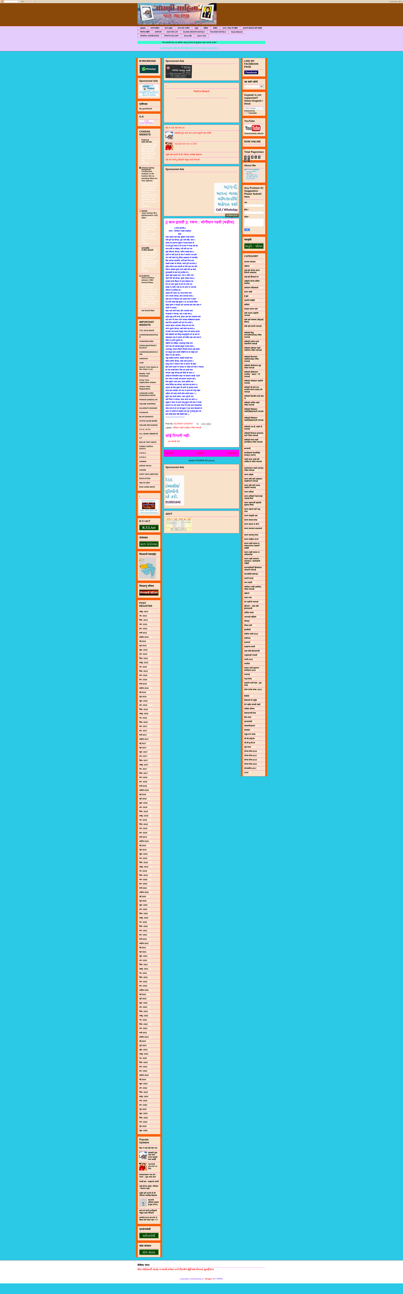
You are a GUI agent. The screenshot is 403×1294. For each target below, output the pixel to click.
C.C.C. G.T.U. (145, 429)
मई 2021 (142, 948)
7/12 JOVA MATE (146, 330)
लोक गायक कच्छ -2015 (253, 689)
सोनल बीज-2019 (250, 760)
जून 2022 (143, 999)
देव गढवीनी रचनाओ (251, 602)
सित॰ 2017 (143, 760)
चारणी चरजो (248, 578)
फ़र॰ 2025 (143, 1105)
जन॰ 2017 (143, 726)
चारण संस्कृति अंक (251, 516)
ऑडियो (205, 28)
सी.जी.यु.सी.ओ (249, 743)
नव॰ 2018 (143, 820)
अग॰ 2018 (143, 807)
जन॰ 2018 (143, 777)
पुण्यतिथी (247, 630)
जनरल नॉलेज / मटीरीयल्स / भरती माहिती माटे (193, 110)
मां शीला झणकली (147, 250)
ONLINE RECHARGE (148, 425)
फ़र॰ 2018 (143, 782)
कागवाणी (247, 448)
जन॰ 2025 (143, 1101)
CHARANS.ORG (146, 341)
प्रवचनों (247, 642)
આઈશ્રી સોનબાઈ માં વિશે (185, 144)
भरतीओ (247, 664)
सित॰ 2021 (143, 965)
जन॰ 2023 (143, 1028)
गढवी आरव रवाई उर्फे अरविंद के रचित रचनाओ (253, 460)
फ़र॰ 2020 (143, 884)
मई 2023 (142, 1041)
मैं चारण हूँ (145, 140)
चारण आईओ (168, 28)
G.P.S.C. (143, 457)
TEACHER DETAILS (218, 32)
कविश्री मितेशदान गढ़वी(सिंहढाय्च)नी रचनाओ (253, 419)
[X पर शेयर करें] (206, 424)
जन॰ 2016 (143, 675)
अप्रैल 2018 (144, 790)
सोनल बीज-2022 (250, 764)
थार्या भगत (248, 598)
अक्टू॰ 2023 (143, 1054)
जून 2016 (143, 697)
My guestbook (145, 109)
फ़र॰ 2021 (143, 935)
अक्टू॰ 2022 (143, 1016)
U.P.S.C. (142, 453)
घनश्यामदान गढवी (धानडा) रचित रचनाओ (253, 469)
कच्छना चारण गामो (251, 309)
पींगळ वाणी (248, 625)
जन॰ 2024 (143, 1067)
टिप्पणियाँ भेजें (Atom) (206, 460)
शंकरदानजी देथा (250, 713)
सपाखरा (247, 730)
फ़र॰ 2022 (143, 986)
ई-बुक (196, 28)
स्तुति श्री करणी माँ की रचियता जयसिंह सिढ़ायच (184, 154)
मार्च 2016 (143, 684)
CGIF (141, 363)
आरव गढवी (248, 292)
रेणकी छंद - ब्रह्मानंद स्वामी (149, 1182)
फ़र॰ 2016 (143, 680)
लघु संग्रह (248, 679)
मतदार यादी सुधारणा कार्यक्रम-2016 (251, 669)
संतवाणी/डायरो (249, 726)
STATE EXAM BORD (148, 421)
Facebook (143, 412)
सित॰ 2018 (143, 811)
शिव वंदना (247, 717)
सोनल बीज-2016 (250, 751)
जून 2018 (143, 799)
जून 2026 (143, 1126)
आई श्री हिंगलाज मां (251, 277)
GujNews (145, 276)
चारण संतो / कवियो (184, 28)
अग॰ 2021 (143, 960)
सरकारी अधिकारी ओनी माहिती (252, 28)
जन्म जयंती (248, 582)
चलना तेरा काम (146, 142)
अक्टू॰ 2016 (143, 714)
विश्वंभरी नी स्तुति (250, 700)
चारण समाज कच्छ (250, 520)
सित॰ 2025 (143, 1118)
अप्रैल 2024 (144, 1075)
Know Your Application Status (147, 381)
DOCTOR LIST (172, 32)
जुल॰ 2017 (143, 752)
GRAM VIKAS (145, 466)
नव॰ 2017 (143, 769)
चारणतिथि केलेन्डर (251, 574)
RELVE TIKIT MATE (147, 442)
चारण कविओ (249, 492)
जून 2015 (143, 646)
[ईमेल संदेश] (197, 423)
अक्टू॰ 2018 (143, 816)
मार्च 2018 (143, 786)
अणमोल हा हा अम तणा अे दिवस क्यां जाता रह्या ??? (148, 1218)
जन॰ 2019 (143, 828)
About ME (188, 36)
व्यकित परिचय (249, 709)
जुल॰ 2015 (143, 650)
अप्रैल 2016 (144, 688)
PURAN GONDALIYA (148, 400)
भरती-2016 (248, 659)
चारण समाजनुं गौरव (251, 535)
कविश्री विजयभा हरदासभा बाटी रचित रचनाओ (253, 434)
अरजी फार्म (158, 32)
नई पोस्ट (169, 453)
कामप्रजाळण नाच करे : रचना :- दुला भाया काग (147, 1176)
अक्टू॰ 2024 (143, 1096)
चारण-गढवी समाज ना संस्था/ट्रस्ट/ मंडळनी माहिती (252, 545)
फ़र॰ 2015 (143, 629)
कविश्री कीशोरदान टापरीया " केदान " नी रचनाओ (252, 374)
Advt (246, 772)
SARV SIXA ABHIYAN (148, 474)
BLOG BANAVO (146, 417)
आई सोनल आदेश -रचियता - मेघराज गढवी (148, 1187)
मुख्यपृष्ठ (142, 28)
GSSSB (142, 470)
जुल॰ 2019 (143, 854)
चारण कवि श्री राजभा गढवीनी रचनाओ (252, 486)
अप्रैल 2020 (144, 892)
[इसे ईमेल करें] (202, 424)
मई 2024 (142, 1079)
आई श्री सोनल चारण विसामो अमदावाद (252, 271)
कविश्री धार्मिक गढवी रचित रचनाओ (251, 404)
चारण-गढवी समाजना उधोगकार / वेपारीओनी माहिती (252, 561)
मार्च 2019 (143, 837)
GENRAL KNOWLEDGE (149, 36)
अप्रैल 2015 (144, 637)
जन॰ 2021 (143, 931)
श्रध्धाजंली (248, 721)
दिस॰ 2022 (143, 1024)
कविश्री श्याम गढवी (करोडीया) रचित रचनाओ (253, 441)
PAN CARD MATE (147, 487)
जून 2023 (143, 1045)
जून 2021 (143, 952)
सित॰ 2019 (143, 862)
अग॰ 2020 (143, 909)
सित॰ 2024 (143, 1092)
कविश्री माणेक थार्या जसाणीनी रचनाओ (251, 342)
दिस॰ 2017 (143, 773)
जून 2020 (143, 901)
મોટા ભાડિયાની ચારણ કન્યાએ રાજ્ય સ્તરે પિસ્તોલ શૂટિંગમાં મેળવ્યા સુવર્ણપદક (175, 1269)
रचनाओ (247, 674)
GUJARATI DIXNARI (148, 408)
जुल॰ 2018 (143, 803)
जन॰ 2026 (143, 1122)
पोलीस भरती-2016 (251, 634)
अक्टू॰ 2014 (143, 611)
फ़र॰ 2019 (143, 833)
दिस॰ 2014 (143, 620)
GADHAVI (143, 359)
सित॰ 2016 (143, 709)
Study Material (236, 32)
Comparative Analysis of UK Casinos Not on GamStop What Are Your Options (149, 176)
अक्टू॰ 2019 (143, 867)
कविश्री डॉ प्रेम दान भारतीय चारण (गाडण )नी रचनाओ (253, 389)
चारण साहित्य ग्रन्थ (251, 539)
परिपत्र (247, 621)
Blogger (208, 1279)
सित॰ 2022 (143, 1011)
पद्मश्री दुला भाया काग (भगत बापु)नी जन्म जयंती (192, 133)
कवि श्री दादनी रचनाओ (253, 326)
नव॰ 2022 (143, 1020)
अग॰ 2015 (143, 654)
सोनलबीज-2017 (250, 768)
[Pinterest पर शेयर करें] (210, 424)
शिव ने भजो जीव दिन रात (175, 128)
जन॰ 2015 (143, 624)
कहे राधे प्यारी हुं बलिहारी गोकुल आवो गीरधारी (183, 160)
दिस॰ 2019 (143, 875)
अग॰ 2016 (143, 705)
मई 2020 (142, 896)
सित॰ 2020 (143, 913)
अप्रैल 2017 (144, 739)
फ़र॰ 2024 (143, 1071)
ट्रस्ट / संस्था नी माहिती (230, 28)
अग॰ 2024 (143, 1088)
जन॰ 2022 (143, 982)
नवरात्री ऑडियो (250, 617)
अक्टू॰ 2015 (143, 663)
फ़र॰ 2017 (143, 731)
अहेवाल (246, 266)
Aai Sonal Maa (147, 310)
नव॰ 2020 (143, 922)
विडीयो (215, 28)
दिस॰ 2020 (143, 926)
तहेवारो (246, 593)
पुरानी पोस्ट (232, 453)
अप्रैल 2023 (144, 1037)
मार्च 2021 (143, 939)
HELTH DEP (144, 483)
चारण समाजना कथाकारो (253, 528)
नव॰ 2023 (143, 1058)
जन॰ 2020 (143, 880)
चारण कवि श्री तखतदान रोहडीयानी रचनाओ (253, 480)
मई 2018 (142, 794)
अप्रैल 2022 (144, 990)
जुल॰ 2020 (143, 905)
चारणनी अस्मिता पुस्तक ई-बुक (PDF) (153, 1202)
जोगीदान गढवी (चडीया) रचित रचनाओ (190, 105)
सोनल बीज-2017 (250, 755)
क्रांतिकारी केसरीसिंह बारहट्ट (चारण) (252, 454)
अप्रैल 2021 (144, 943)
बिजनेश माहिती (145, 32)
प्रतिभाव (247, 638)
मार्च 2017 (143, 735)
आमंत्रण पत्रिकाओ (251, 288)
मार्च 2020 (143, 888)
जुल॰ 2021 (143, 956)
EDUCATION (144, 478)
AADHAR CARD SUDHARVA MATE (147, 394)
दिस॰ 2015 (143, 671)
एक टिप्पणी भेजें (174, 441)
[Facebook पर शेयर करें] (208, 424)
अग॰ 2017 (143, 756)
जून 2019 (143, 850)
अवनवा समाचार (250, 262)
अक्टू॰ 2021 (143, 969)
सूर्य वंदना (247, 747)
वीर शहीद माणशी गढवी (252, 704)
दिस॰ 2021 (143, 977)
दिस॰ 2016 (143, 722)
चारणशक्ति (145, 248)
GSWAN (142, 461)
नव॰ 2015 (143, 667)
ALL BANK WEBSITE (148, 434)
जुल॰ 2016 (143, 701)
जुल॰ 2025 (143, 1113)
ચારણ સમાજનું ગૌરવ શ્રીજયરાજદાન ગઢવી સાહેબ (149, 215)
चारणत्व (144, 211)
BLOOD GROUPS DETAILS (194, 32)
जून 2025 (143, 1109)
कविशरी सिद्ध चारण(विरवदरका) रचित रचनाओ (252, 335)
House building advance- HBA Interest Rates (147, 280)
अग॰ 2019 (143, 858)
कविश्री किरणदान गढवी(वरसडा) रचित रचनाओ (251, 359)
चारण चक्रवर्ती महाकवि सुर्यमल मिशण (252, 504)
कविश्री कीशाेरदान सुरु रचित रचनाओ (252, 366)
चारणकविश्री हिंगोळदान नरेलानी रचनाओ (253, 568)
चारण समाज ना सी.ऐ (251, 524)
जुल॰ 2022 (143, 1003)
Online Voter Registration (144, 388)
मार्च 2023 (143, 1033)
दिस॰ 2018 (143, 824)
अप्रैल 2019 (144, 841)
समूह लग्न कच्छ (249, 734)
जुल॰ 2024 (143, 1084)
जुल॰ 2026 (143, 1130)
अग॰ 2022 (143, 1007)
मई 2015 (142, 641)
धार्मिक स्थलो (249, 613)
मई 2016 (142, 692)
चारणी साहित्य (155, 28)
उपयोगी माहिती (249, 300)
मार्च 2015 (143, 633)
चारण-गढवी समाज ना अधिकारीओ (252, 553)
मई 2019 (142, 845)
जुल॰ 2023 (143, 1050)
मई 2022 (142, 994)
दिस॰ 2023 (143, 1062)
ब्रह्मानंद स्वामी (249, 647)
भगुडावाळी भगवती (250, 655)
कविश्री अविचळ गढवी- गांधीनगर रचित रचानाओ (253, 349)
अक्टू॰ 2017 (143, 765)
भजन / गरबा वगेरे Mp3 (184, 100)
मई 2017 (142, 743)
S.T (140, 438)
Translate (252, 113)
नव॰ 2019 (143, 871)
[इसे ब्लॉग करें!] (204, 424)
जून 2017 (143, 748)
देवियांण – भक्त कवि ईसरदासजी (251, 607)
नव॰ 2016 (143, 718)
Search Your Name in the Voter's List (148, 368)
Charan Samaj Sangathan (147, 168)
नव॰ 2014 (143, 616)
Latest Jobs (201, 36)
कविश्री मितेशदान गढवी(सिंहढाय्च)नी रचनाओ (253, 410)
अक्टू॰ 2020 (143, 918)
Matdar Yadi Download (144, 375)
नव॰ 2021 (143, 973)
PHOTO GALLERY (171, 36)
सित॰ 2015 (143, 658)
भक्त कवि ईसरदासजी (252, 651)
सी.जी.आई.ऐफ (249, 738)
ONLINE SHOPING (147, 404)
